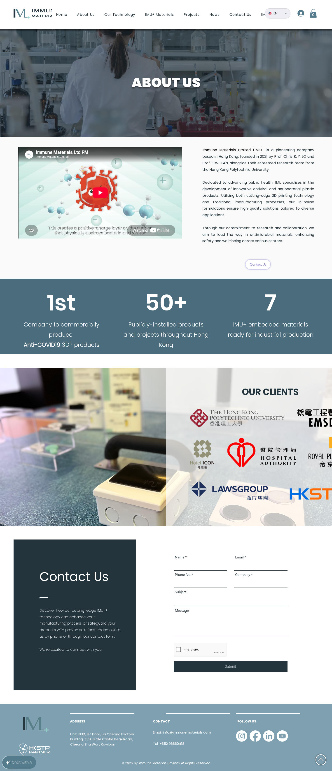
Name (179, 557)
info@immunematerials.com (187, 732)
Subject (180, 592)
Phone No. (183, 574)
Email (239, 557)
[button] (313, 13)
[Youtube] (282, 736)
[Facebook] (255, 736)
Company (242, 574)
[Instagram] (241, 736)
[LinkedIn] (268, 736)
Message (182, 610)
